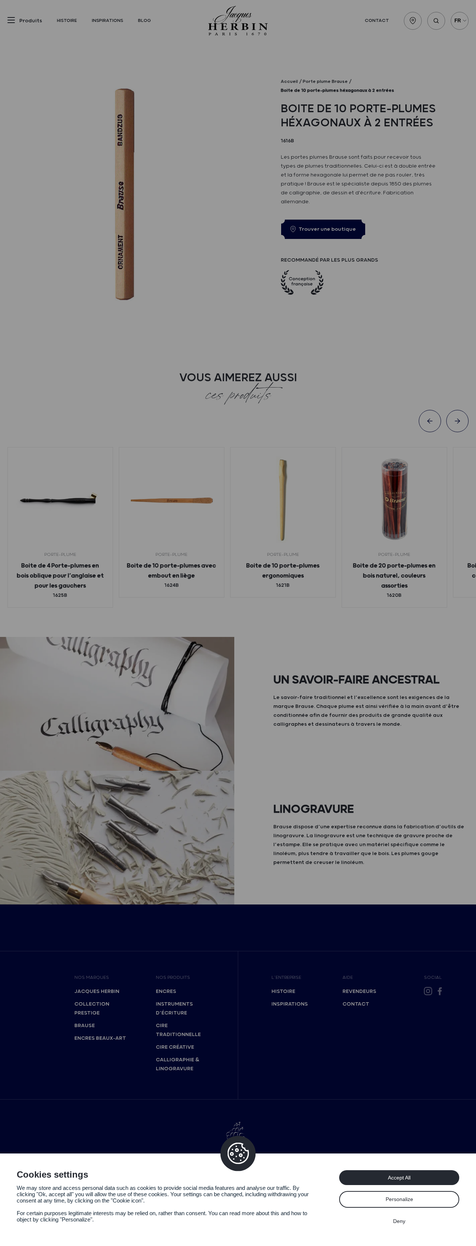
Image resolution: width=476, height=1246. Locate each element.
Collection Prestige (91, 1008)
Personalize (399, 1199)
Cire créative (175, 1047)
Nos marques (91, 977)
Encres (166, 991)
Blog (144, 20)
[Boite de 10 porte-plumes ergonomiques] (283, 500)
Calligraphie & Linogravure (177, 1064)
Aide (347, 977)
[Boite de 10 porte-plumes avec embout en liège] (171, 500)
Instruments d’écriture (174, 1008)
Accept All (399, 1178)
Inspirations (107, 20)
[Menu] (11, 21)
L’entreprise (286, 977)
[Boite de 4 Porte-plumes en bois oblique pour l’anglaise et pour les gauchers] (60, 500)
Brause (84, 1026)
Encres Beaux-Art (100, 1038)
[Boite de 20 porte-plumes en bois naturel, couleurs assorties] (394, 500)
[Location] (413, 21)
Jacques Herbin (96, 991)
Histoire (67, 20)
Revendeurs (359, 991)
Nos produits (173, 977)
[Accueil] (238, 20)
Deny (399, 1221)
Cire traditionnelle (178, 1030)
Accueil (289, 81)
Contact (377, 20)
